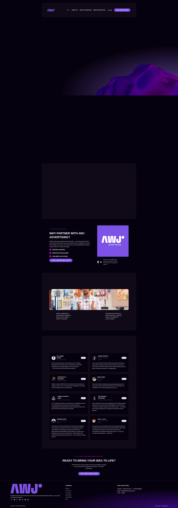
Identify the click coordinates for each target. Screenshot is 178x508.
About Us (75, 10)
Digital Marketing (86, 10)
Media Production (99, 10)
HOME (68, 10)
